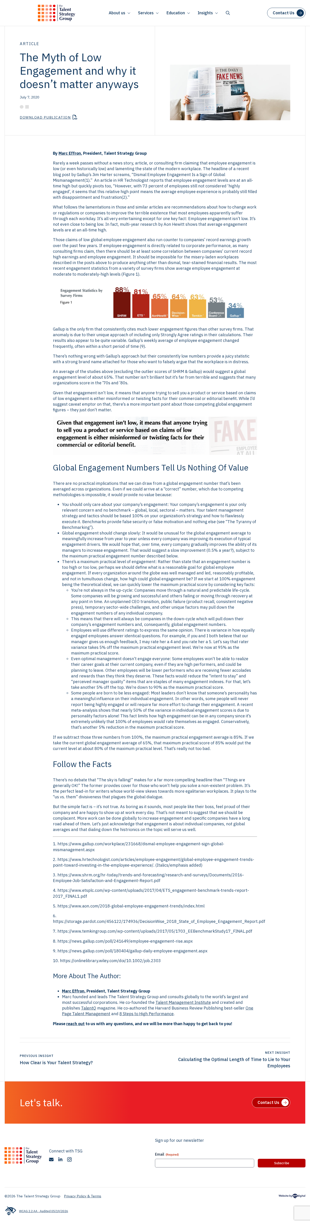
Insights (205, 12)
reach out (75, 1023)
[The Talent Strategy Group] (56, 13)
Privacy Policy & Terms (82, 1196)
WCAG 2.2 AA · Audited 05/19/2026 (43, 1211)
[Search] (228, 13)
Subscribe (281, 1163)
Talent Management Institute (183, 1002)
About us (117, 12)
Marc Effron (70, 153)
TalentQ (88, 1008)
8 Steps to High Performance (146, 1013)
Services (146, 12)
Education (175, 12)
